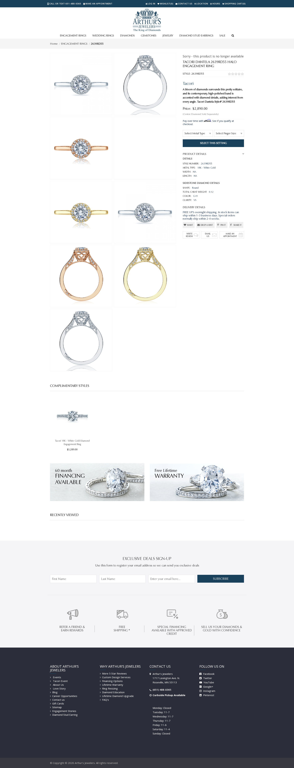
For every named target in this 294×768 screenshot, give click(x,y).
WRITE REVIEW (189, 234)
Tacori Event (60, 681)
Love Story (59, 688)
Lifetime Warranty (112, 684)
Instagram (208, 691)
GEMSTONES (148, 35)
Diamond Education (113, 692)
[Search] (232, 35)
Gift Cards (58, 703)
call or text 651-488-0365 (65, 3)
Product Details (194, 154)
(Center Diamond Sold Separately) (201, 114)
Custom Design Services (116, 677)
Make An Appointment (230, 234)
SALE (222, 35)
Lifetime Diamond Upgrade (118, 696)
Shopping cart (235, 3)
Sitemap (57, 707)
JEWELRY (167, 35)
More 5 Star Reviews (114, 673)
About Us (58, 684)
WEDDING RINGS (103, 35)
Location (202, 3)
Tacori (188, 83)
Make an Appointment (99, 3)
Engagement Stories (64, 711)
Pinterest (208, 695)
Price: (187, 108)
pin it (223, 225)
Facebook (208, 673)
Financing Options (112, 681)
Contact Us (185, 3)
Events (56, 677)
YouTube (208, 682)
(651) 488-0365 (162, 689)
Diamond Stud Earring (65, 714)
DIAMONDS (127, 35)
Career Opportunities (64, 696)
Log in (151, 3)
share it (237, 225)
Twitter (207, 678)
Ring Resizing (110, 688)
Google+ (207, 686)
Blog (55, 692)
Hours (216, 3)
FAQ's (105, 699)
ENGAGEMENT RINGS (73, 35)
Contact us (58, 699)
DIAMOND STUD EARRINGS (196, 35)
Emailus (208, 234)
